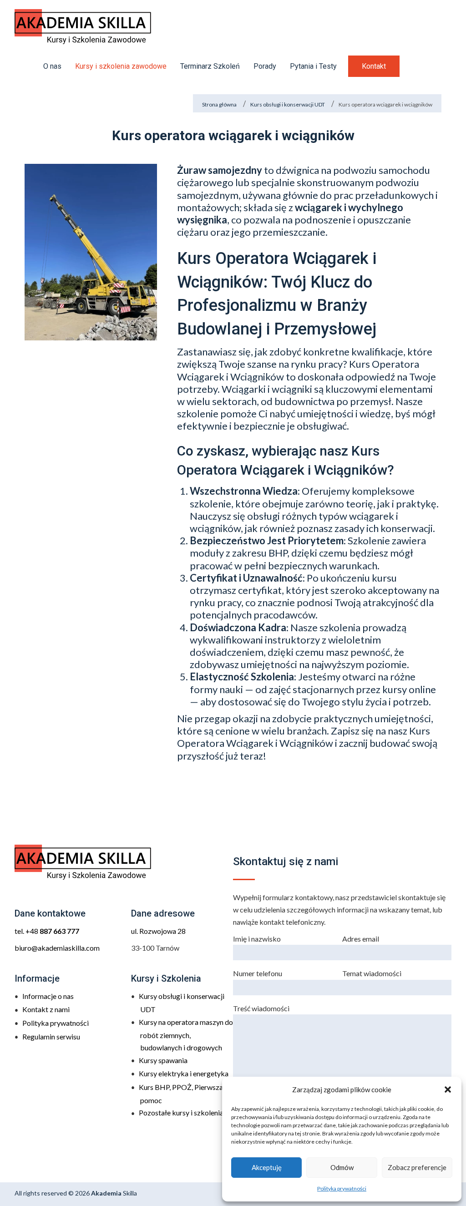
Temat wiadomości (371, 973)
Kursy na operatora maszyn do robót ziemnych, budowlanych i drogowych (186, 1035)
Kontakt (374, 66)
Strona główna (219, 104)
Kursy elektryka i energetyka (183, 1073)
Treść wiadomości (261, 1008)
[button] (447, 1089)
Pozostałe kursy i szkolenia (181, 1112)
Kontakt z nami (46, 1009)
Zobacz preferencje (417, 1167)
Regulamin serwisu (51, 1036)
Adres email (360, 938)
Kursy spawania (163, 1060)
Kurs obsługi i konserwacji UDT (287, 104)
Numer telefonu (257, 973)
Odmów (342, 1167)
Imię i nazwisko (257, 938)
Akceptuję (267, 1167)
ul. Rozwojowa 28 (158, 931)
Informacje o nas (48, 996)
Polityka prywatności (341, 1188)
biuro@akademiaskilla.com (57, 947)
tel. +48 (47, 931)
